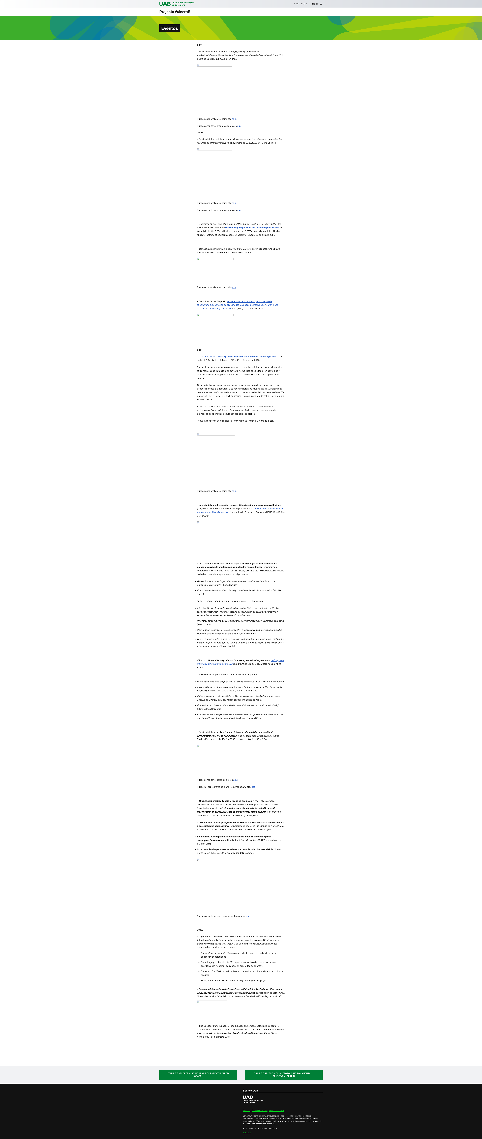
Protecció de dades (260, 1110)
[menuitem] (296, 3)
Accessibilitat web (276, 1110)
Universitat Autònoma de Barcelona (177, 4)
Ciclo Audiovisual (238, 356)
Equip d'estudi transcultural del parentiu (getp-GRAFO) (198, 1075)
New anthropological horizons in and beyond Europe (252, 227)
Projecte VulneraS (174, 11)
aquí (234, 118)
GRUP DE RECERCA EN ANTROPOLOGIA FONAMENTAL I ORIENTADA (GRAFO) (283, 1075)
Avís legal (246, 1110)
